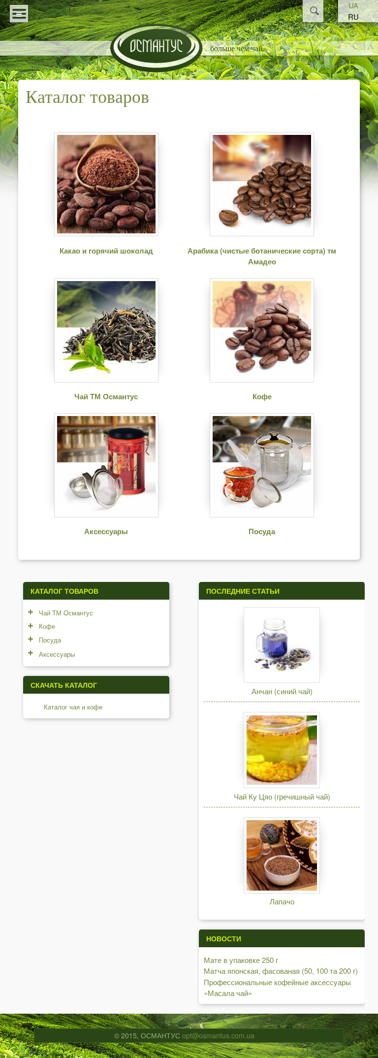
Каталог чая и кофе (73, 706)
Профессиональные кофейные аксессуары (277, 982)
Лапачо (282, 901)
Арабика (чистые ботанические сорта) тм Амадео (262, 256)
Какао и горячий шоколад (106, 250)
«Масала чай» (228, 993)
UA (353, 5)
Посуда (262, 531)
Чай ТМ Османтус (106, 396)
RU (353, 16)
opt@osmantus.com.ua (218, 1035)
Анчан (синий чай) (282, 691)
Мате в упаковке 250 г (241, 960)
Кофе (262, 396)
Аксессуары (106, 531)
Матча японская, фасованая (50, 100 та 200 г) (281, 970)
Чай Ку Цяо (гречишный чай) (282, 796)
